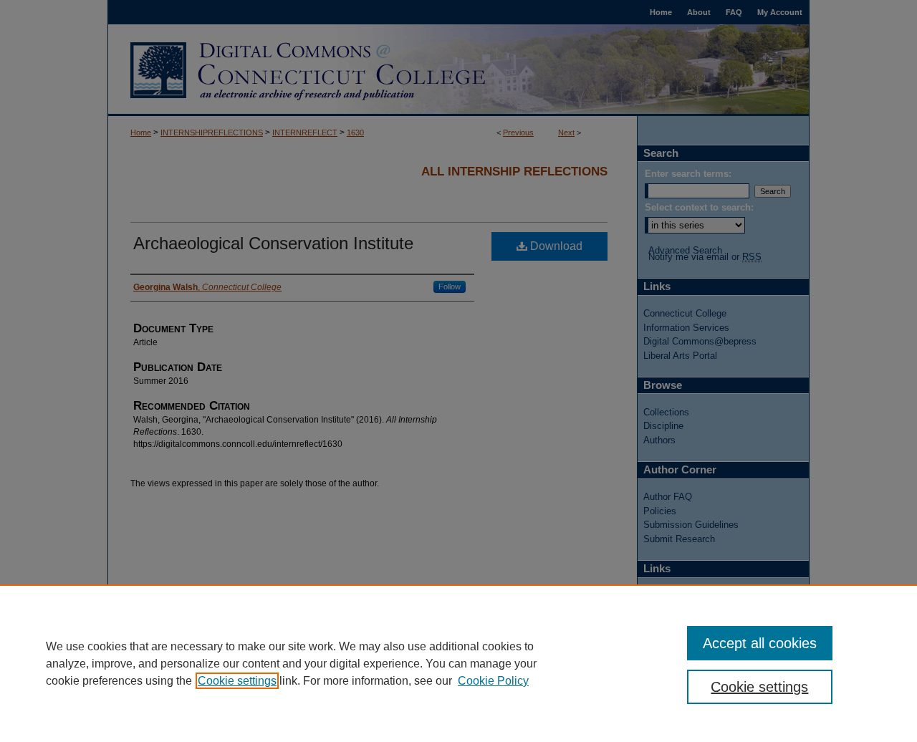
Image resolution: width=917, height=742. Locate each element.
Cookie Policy (493, 681)
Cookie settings (237, 681)
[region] (458, 663)
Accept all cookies (760, 643)
